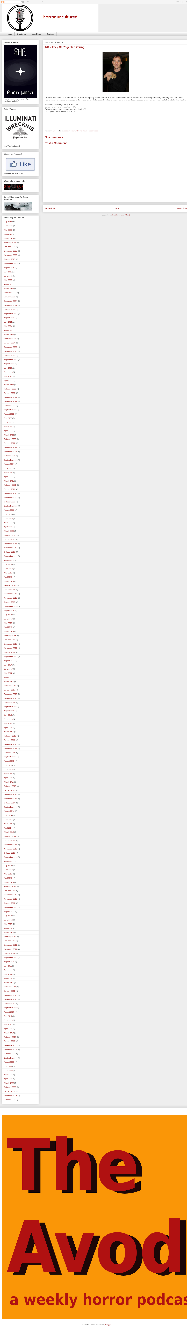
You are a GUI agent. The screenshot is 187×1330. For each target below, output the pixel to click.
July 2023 (8, 368)
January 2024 (9, 343)
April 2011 (8, 978)
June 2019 (8, 569)
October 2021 (9, 456)
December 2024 (10, 301)
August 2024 (9, 318)
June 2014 (8, 820)
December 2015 (10, 744)
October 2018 (9, 602)
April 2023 (8, 380)
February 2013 (10, 886)
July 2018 (8, 615)
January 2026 (9, 247)
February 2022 (10, 439)
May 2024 (8, 326)
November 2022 (10, 401)
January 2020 (9, 539)
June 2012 (8, 920)
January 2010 (9, 1041)
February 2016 (10, 736)
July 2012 (8, 916)
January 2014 (9, 840)
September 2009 (11, 1058)
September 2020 (11, 506)
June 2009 (8, 1070)
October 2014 (9, 803)
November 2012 (10, 899)
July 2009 (8, 1066)
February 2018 (10, 636)
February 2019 (10, 585)
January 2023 (9, 393)
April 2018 (8, 627)
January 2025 (9, 297)
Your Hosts (36, 34)
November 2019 (10, 548)
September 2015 (11, 757)
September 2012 (11, 907)
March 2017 (9, 682)
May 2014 (8, 824)
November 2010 (10, 999)
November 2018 (10, 598)
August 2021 (9, 464)
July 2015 (8, 765)
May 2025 (8, 280)
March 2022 (9, 435)
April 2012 (8, 928)
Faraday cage (93, 131)
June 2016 (8, 719)
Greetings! (21, 34)
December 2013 (10, 845)
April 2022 (8, 431)
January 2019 (9, 590)
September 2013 (11, 857)
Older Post (182, 208)
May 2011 (8, 974)
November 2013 (10, 849)
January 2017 (9, 690)
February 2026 (10, 242)
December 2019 (10, 543)
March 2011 (9, 983)
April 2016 (8, 728)
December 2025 (10, 251)
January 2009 (9, 1091)
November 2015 (10, 748)
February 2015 (10, 786)
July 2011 (8, 966)
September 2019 (11, 556)
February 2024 (10, 339)
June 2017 (8, 669)
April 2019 (8, 577)
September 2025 (11, 263)
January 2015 (9, 790)
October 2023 (9, 355)
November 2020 (10, 498)
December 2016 (10, 694)
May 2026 (8, 230)
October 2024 (9, 309)
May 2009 (8, 1075)
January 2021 (9, 489)
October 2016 (9, 702)
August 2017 (9, 661)
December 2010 (10, 995)
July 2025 (8, 272)
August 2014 (9, 811)
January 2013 (9, 891)
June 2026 (8, 226)
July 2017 (8, 665)
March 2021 (9, 481)
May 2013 (8, 874)
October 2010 (9, 1003)
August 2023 (9, 364)
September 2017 (11, 656)
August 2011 (9, 962)
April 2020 (8, 527)
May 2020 (8, 523)
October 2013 (9, 853)
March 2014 (9, 832)
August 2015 (9, 761)
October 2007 (9, 1100)
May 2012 (8, 924)
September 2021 (11, 460)
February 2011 (10, 987)
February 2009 (10, 1087)
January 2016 (9, 740)
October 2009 (9, 1054)
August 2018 (9, 610)
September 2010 (11, 1008)
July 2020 (8, 514)
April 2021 (8, 477)
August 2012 (9, 912)
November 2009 (10, 1049)
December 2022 (10, 397)
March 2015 (9, 782)
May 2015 (8, 773)
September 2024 (11, 314)
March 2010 (9, 1033)
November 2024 (10, 305)
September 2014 (11, 807)
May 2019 (8, 573)
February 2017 (10, 686)
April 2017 (8, 677)
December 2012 (10, 895)
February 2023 (10, 389)
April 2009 (8, 1079)
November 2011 (10, 949)
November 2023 (10, 351)
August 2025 (9, 268)
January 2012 (9, 941)
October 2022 (9, 406)
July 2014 (8, 815)
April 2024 (8, 330)
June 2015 (8, 769)
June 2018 (8, 619)
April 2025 (8, 284)
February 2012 (10, 937)
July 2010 (8, 1016)
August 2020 (9, 510)
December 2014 (10, 794)
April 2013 (8, 878)
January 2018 (9, 640)
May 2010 (8, 1024)
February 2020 (10, 535)
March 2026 (9, 238)
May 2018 (8, 623)
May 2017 (8, 673)
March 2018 (9, 631)
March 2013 (9, 882)
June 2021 (8, 468)
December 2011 (10, 945)
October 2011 (9, 953)
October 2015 (9, 753)
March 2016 (9, 732)
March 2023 (9, 385)
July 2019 (8, 564)
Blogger (108, 1325)
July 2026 (8, 222)
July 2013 (8, 866)
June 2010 (8, 1020)
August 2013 (9, 861)
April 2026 (8, 234)
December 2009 (10, 1045)
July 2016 (8, 715)
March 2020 (9, 531)
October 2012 (9, 903)
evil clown (83, 131)
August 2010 (9, 1012)
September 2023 (11, 360)
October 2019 (9, 552)
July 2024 (8, 322)
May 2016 (8, 723)
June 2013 (8, 870)
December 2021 (10, 447)
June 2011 (8, 970)
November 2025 (10, 255)
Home (9, 34)
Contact (50, 34)
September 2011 (10, 957)
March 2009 (9, 1083)
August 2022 (9, 414)
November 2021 (10, 452)
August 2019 (9, 560)
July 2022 (8, 418)
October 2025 (9, 259)
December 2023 (10, 347)
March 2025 (9, 288)
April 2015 (8, 778)
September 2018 (11, 606)
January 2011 (9, 991)
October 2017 (9, 652)
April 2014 (8, 828)
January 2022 (9, 443)
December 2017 (10, 644)
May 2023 (8, 376)
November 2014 (10, 799)
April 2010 (8, 1029)
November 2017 (10, 648)
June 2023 (8, 372)
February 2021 (10, 485)
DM (54, 131)
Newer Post (50, 208)
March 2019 (9, 581)
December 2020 (10, 493)
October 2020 (9, 502)
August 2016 (9, 711)
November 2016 (10, 698)
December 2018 (10, 594)
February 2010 (10, 1037)
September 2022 (11, 410)
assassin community (70, 131)
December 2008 (10, 1096)
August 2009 (9, 1062)
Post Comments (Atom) (121, 215)
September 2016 (11, 707)
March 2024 (9, 335)
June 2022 (8, 422)
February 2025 (10, 293)
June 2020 (8, 518)
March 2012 (9, 932)
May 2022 (8, 426)
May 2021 (8, 472)
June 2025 (8, 276)
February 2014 (10, 836)
